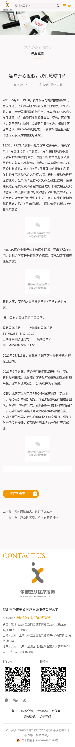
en (70, 5)
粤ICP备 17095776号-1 (37, 735)
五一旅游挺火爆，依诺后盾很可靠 (36, 517)
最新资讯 (30, 716)
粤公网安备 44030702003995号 (40, 740)
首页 (14, 711)
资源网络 (42, 711)
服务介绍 (27, 711)
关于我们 (45, 716)
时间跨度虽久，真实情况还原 (33, 511)
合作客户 (57, 711)
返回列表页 (17, 493)
